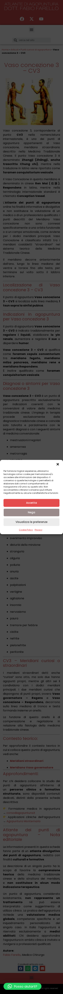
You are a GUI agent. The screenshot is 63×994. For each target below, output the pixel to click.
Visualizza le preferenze (31, 522)
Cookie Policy (26, 529)
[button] (57, 464)
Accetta (31, 503)
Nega (31, 512)
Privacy (38, 529)
